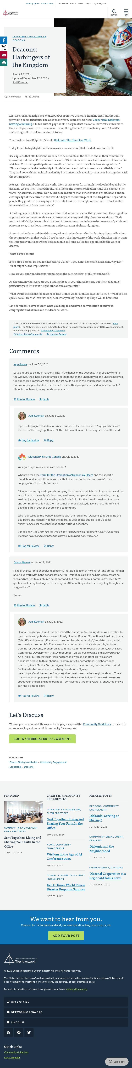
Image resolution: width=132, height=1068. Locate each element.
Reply (46, 399)
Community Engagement (29, 36)
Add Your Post (66, 935)
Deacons (19, 40)
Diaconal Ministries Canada (44, 457)
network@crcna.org (76, 989)
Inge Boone (20, 364)
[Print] (4, 62)
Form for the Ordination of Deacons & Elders (66, 475)
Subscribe (63, 4)
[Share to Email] (4, 55)
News (80, 4)
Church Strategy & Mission (23, 762)
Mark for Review (58, 334)
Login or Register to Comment (42, 738)
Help (88, 4)
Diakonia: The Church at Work (72, 140)
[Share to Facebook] (4, 40)
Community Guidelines (53, 330)
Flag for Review (26, 399)
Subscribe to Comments (29, 334)
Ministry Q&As (32, 4)
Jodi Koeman (20, 82)
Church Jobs (47, 4)
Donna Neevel (22, 562)
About (73, 4)
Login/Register (99, 4)
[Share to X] (4, 47)
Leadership (15, 767)
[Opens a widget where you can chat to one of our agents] (117, 1062)
